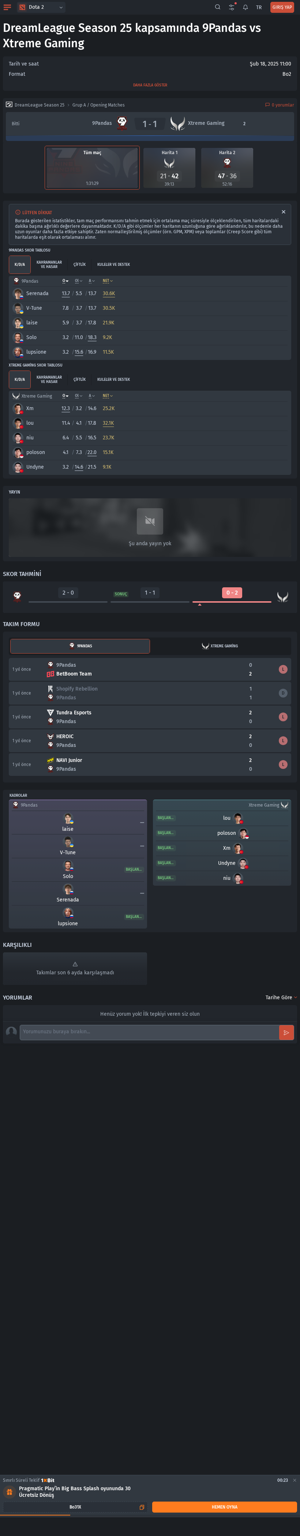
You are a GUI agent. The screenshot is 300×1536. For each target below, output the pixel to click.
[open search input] (217, 7)
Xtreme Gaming (224, 646)
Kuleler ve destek (113, 265)
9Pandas (84, 646)
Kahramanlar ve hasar (49, 264)
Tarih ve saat (24, 64)
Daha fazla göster (150, 85)
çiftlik (80, 265)
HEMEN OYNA (224, 1507)
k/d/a (20, 265)
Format (17, 74)
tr (259, 7)
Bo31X (75, 1507)
